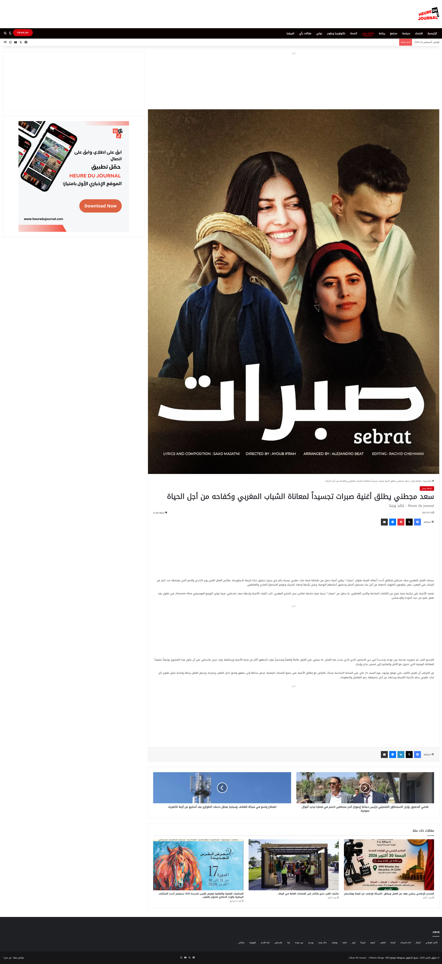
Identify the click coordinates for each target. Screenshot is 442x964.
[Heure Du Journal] (428, 14)
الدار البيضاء (405, 942)
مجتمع (393, 33)
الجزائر (418, 942)
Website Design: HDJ (379, 958)
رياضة (382, 33)
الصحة (353, 33)
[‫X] (409, 522)
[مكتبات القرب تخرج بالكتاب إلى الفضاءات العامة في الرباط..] (294, 864)
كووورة (252, 942)
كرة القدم (265, 942)
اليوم (372, 942)
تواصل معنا (18, 958)
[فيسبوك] (417, 522)
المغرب (383, 942)
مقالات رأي (305, 33)
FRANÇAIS (22, 32)
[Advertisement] (293, 80)
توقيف (335, 942)
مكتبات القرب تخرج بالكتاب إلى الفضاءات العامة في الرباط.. (308, 893)
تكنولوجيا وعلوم (336, 33)
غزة (288, 942)
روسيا (311, 942)
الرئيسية (432, 33)
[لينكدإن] (400, 754)
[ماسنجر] (392, 522)
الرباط (393, 942)
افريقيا (290, 33)
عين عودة (299, 942)
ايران (353, 942)
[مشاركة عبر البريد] (384, 522)
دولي (319, 33)
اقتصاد (419, 33)
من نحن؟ (7, 958)
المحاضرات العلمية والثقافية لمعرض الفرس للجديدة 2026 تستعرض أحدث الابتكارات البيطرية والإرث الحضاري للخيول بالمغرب (201, 895)
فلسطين (278, 942)
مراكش (241, 942)
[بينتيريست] (400, 522)
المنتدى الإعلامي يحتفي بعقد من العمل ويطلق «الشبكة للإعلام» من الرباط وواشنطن (389, 893)
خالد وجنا (322, 942)
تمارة (344, 942)
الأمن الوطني (432, 942)
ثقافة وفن (368, 33)
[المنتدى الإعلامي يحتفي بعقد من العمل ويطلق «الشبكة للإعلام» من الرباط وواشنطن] (389, 864)
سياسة (406, 33)
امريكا (363, 942)
